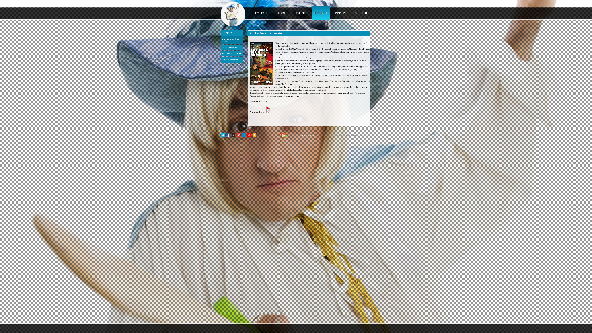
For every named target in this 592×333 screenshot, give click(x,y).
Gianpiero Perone (311, 135)
